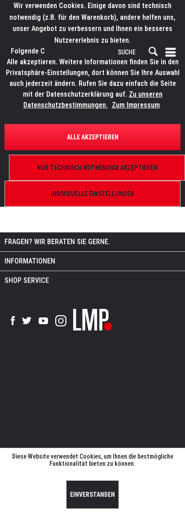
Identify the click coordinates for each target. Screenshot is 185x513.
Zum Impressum (136, 105)
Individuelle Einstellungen (92, 193)
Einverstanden (92, 494)
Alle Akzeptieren (93, 137)
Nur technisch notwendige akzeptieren (97, 167)
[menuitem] (172, 52)
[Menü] (172, 52)
